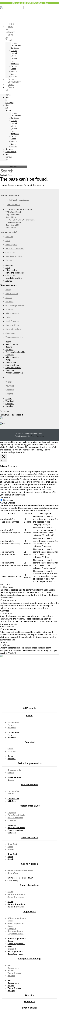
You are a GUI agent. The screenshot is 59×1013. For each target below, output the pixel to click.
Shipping (9, 394)
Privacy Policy (42, 450)
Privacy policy (11, 245)
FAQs (7, 241)
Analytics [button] (4, 611)
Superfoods (10, 333)
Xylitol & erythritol (16, 897)
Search (13, 167)
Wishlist (8, 382)
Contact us (10, 253)
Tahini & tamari (15, 973)
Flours (11, 725)
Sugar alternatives (13, 329)
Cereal (10, 749)
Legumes (12, 812)
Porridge (12, 751)
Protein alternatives (29, 806)
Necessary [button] (5, 497)
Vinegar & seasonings (14, 337)
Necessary (8, 500)
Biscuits (8, 298)
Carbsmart (15, 48)
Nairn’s (14, 76)
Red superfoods (15, 931)
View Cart (9, 386)
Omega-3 (12, 928)
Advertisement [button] (7, 627)
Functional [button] (5, 584)
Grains (11, 772)
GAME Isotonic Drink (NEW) (20, 870)
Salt (9, 965)
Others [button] (3, 642)
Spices (11, 970)
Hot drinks (9, 310)
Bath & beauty (11, 294)
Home (11, 24)
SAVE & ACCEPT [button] (8, 653)
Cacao (10, 921)
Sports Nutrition (12, 325)
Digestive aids (14, 770)
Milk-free (12, 794)
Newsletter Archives (13, 256)
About (11, 84)
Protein (8, 317)
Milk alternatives (12, 313)
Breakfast (9, 302)
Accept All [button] (21, 452)
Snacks (11, 849)
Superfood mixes (15, 934)
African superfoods (17, 918)
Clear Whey (13, 873)
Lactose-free (13, 791)
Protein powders (15, 818)
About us (9, 237)
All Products (29, 708)
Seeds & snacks (12, 321)
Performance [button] (6, 598)
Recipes (12, 79)
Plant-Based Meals (16, 815)
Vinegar (11, 976)
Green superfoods (16, 923)
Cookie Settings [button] (7, 452)
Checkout (9, 390)
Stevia (10, 892)
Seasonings (13, 968)
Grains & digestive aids (15, 306)
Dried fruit (12, 844)
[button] (13, 164)
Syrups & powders (16, 894)
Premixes (12, 727)
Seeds (10, 847)
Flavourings (13, 722)
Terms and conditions (14, 249)
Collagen (12, 820)
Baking (8, 290)
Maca (10, 926)
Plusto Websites (37, 436)
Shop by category (8, 285)
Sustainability (14, 82)
